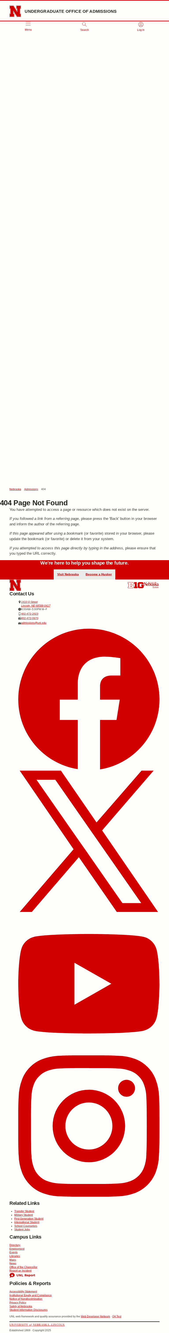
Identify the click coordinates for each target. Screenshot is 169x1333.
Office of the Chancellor (23, 1267)
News (12, 1263)
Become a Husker (99, 574)
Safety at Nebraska (20, 1306)
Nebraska (15, 489)
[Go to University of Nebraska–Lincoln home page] (15, 11)
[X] (89, 842)
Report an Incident (20, 1270)
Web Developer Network (95, 1316)
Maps (12, 1259)
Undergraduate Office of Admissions (71, 11)
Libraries (14, 1256)
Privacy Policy (17, 1302)
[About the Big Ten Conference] (136, 585)
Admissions (31, 489)
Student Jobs (22, 1229)
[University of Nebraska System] (152, 585)
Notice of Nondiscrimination (25, 1298)
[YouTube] (89, 984)
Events (13, 1252)
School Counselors (25, 1226)
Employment (16, 1248)
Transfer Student (24, 1211)
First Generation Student (28, 1218)
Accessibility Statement (23, 1291)
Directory (14, 1245)
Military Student (23, 1215)
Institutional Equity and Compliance (30, 1295)
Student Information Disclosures (28, 1309)
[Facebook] (89, 699)
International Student (26, 1222)
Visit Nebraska (68, 574)
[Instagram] (89, 1126)
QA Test (116, 1316)
